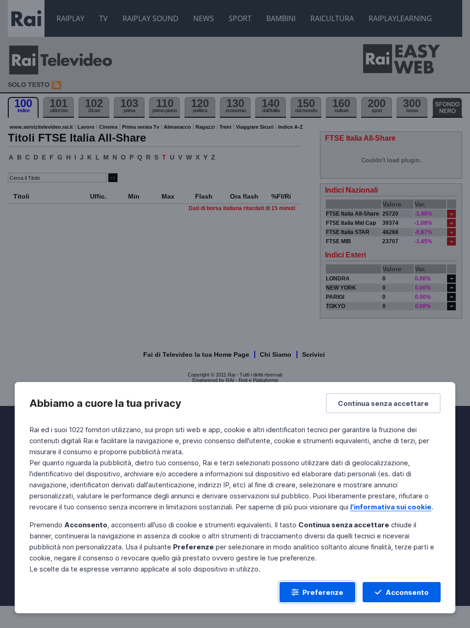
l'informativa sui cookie (390, 506)
